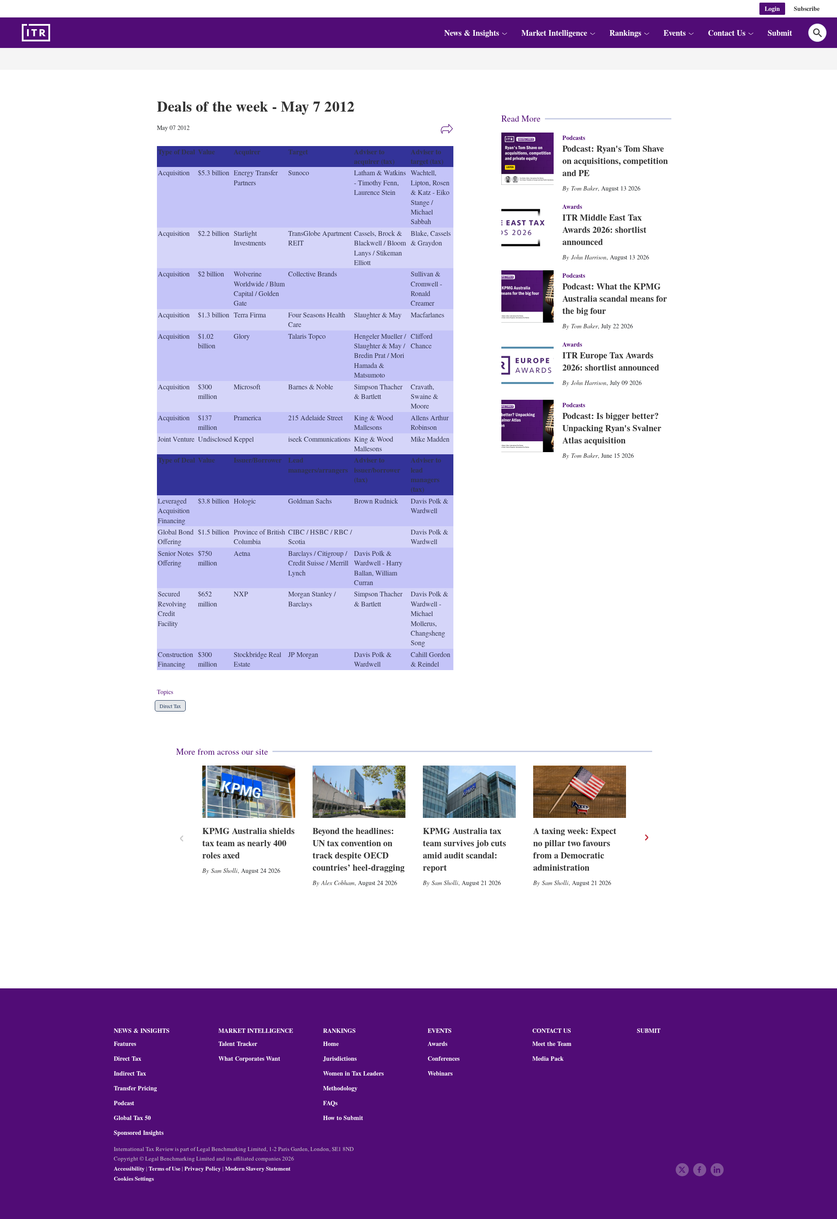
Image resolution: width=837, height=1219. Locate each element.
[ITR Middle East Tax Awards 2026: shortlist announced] (527, 227)
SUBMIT (648, 1030)
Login (772, 8)
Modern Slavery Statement (257, 1168)
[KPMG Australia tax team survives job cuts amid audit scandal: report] (469, 792)
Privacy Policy (202, 1168)
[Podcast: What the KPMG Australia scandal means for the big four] (527, 296)
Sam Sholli (224, 870)
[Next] (646, 837)
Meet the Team (552, 1044)
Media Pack (548, 1059)
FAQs (330, 1103)
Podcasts (573, 137)
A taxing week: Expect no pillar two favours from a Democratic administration (574, 849)
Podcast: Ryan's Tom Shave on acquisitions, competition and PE (615, 160)
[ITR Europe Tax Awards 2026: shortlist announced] (527, 365)
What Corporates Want (249, 1059)
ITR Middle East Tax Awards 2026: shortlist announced (604, 229)
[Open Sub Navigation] (504, 32)
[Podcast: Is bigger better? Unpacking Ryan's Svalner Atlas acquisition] (527, 426)
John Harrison (588, 257)
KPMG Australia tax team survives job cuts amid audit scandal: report (464, 849)
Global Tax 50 (132, 1118)
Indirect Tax (130, 1073)
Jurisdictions (340, 1059)
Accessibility (129, 1168)
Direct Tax (170, 705)
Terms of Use (164, 1168)
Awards (437, 1044)
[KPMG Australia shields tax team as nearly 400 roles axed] (248, 792)
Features (125, 1044)
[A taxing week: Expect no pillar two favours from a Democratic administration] (579, 792)
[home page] (57, 32)
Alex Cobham (337, 882)
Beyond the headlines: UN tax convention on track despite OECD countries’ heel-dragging (359, 849)
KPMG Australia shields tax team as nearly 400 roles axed (248, 842)
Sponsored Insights (138, 1133)
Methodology (340, 1088)
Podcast (124, 1103)
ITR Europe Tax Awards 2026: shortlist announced (610, 361)
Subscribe (807, 8)
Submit (780, 32)
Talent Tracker (237, 1044)
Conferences (443, 1059)
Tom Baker (584, 188)
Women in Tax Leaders (353, 1073)
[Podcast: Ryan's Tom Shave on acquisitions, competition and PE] (527, 159)
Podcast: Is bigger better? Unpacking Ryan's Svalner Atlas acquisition (611, 427)
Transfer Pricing (135, 1088)
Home (331, 1044)
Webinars (440, 1073)
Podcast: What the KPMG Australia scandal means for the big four (614, 298)
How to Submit (343, 1118)
